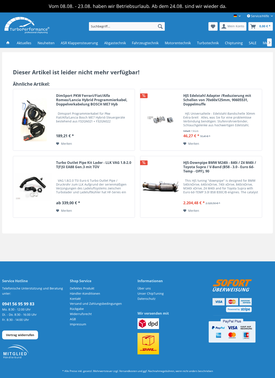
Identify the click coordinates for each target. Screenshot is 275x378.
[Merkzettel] (213, 26)
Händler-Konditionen (85, 293)
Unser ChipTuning (151, 293)
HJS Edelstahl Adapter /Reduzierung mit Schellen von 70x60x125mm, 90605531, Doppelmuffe (217, 100)
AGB (73, 319)
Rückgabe (77, 309)
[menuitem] (127, 26)
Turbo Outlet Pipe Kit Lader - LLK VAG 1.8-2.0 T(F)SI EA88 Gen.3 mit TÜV (93, 164)
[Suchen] (160, 26)
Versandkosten (128, 371)
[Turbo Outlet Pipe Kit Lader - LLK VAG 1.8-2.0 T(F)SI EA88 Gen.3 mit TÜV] (33, 186)
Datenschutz (147, 299)
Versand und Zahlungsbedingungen (96, 304)
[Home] (8, 43)
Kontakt (75, 299)
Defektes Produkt (82, 288)
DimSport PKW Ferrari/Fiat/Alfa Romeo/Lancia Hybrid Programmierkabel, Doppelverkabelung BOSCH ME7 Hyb (91, 100)
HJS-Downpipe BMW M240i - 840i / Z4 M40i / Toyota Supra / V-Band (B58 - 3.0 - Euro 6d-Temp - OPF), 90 (219, 167)
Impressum (78, 324)
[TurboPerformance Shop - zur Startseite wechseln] (27, 25)
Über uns (144, 288)
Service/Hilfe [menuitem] (260, 16)
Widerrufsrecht (81, 314)
